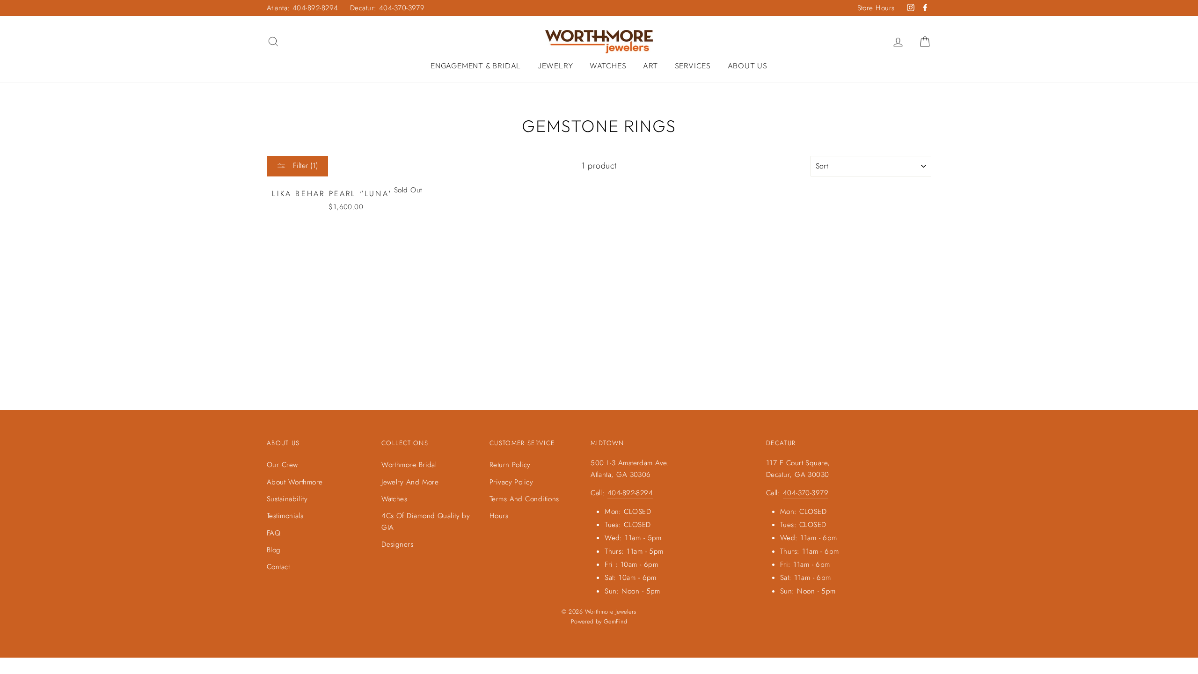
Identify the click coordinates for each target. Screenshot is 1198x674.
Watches (608, 65)
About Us (747, 65)
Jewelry (555, 65)
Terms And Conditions (524, 499)
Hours (498, 516)
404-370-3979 (805, 493)
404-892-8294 (630, 493)
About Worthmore (295, 482)
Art (650, 65)
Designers (397, 544)
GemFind (615, 621)
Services (693, 65)
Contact (278, 567)
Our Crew (282, 465)
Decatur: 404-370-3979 (387, 8)
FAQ (273, 533)
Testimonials (285, 516)
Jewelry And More (409, 482)
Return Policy (510, 465)
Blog (274, 550)
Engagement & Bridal (476, 65)
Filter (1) (304, 165)
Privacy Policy (511, 482)
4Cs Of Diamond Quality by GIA (425, 521)
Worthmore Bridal (409, 465)
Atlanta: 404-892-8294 (302, 8)
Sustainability (287, 499)
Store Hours (876, 8)
